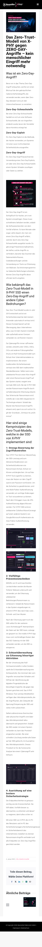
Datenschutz (25, 928)
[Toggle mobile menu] (38, 4)
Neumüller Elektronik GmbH (27, 925)
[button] (7, 904)
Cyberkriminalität (24, 859)
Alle (17, 859)
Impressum (16, 928)
